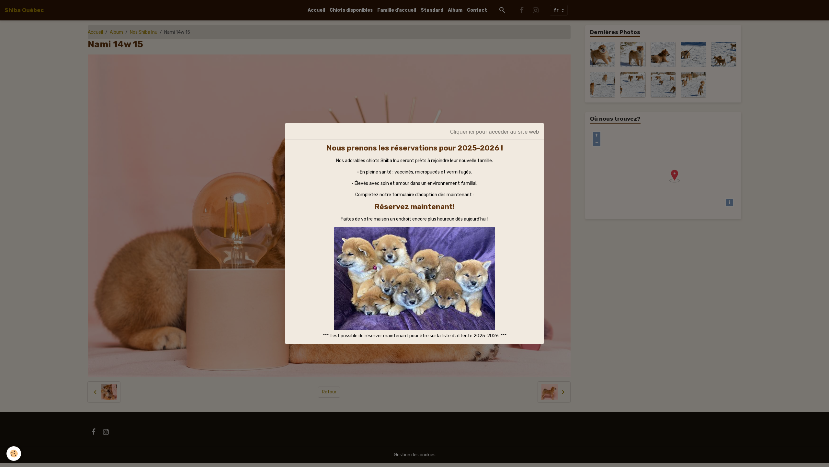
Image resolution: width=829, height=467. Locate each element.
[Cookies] (13, 453)
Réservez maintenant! (414, 206)
